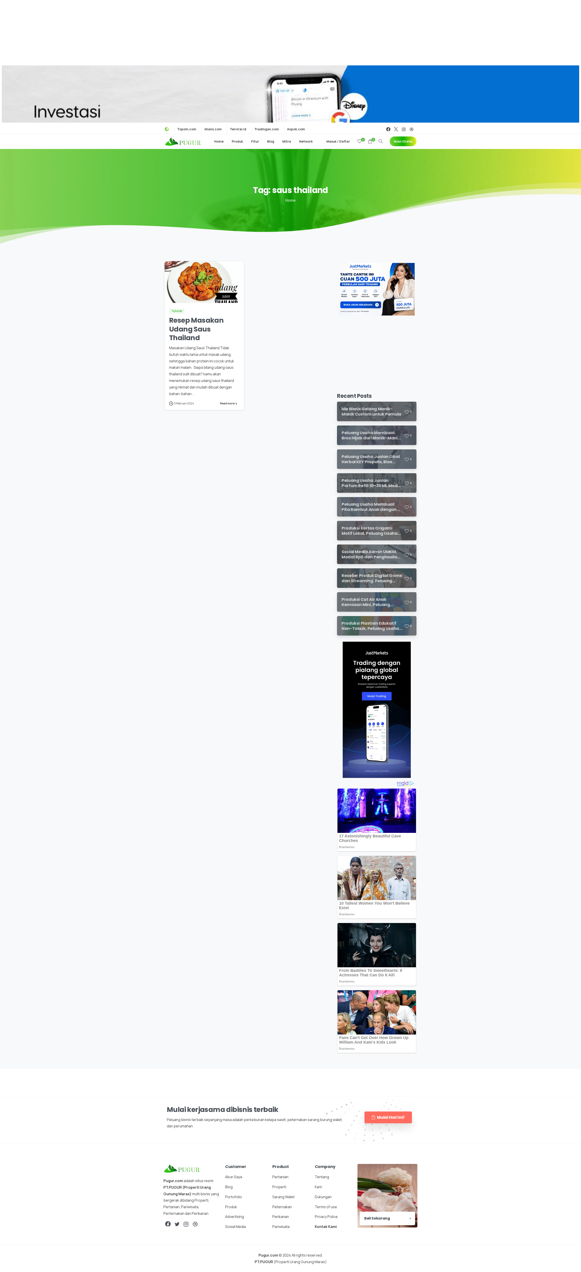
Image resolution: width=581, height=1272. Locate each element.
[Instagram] (404, 129)
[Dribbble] (411, 129)
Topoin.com (186, 129)
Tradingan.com (266, 129)
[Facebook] (388, 129)
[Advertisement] (290, 32)
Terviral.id (238, 129)
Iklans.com (213, 129)
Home (290, 200)
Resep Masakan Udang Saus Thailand (196, 329)
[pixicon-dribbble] (195, 1224)
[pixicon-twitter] (177, 1224)
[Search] (380, 141)
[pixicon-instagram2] (186, 1224)
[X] (396, 129)
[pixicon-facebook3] (167, 1224)
